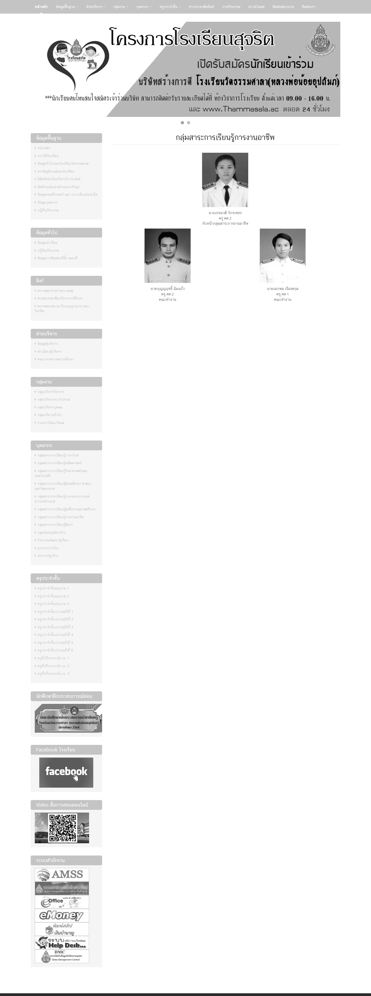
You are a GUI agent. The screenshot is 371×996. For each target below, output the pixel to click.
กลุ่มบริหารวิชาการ (50, 392)
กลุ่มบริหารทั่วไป (49, 415)
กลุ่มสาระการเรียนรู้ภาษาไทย (58, 455)
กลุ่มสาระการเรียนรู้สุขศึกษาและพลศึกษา (66, 509)
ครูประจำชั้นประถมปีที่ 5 (55, 643)
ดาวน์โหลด (257, 7)
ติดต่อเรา (308, 7)
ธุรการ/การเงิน (47, 548)
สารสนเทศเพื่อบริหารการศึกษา (60, 298)
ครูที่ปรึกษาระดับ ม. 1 (53, 658)
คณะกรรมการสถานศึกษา (55, 359)
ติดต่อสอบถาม (283, 7)
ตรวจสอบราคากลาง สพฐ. (55, 291)
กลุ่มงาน (119, 7)
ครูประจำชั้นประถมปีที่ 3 (55, 627)
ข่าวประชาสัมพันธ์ (201, 7)
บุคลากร (142, 7)
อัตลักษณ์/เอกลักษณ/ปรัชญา (58, 187)
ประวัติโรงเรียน (48, 156)
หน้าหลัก (41, 7)
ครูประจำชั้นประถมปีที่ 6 (55, 650)
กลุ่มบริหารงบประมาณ (53, 399)
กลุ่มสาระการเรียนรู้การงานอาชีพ (60, 517)
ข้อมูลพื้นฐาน (66, 7)
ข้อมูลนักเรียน (47, 243)
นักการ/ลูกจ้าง (47, 556)
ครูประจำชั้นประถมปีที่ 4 (55, 635)
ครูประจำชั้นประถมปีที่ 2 (55, 619)
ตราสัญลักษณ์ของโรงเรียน (56, 171)
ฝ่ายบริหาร (94, 7)
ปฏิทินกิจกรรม (48, 210)
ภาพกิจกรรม (231, 7)
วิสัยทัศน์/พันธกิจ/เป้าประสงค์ (58, 179)
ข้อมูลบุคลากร (47, 202)
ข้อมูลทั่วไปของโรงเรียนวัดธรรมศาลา (63, 163)
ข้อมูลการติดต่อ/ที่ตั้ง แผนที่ (57, 258)
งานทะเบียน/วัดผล (50, 423)
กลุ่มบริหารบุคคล (49, 407)
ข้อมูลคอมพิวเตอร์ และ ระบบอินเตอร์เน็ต (67, 194)
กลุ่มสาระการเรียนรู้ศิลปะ (55, 525)
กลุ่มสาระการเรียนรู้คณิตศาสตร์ (59, 463)
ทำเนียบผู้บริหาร (49, 351)
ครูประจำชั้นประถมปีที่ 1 (55, 612)
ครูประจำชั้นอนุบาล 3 (53, 604)
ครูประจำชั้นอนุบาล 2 (53, 596)
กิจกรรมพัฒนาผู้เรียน (52, 540)
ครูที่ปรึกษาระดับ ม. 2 (53, 666)
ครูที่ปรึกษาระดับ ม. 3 (53, 674)
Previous (25, 68)
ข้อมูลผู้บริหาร (47, 344)
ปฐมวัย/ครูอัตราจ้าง (51, 532)
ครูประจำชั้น (169, 7)
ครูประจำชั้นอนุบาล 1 (53, 588)
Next (346, 68)
